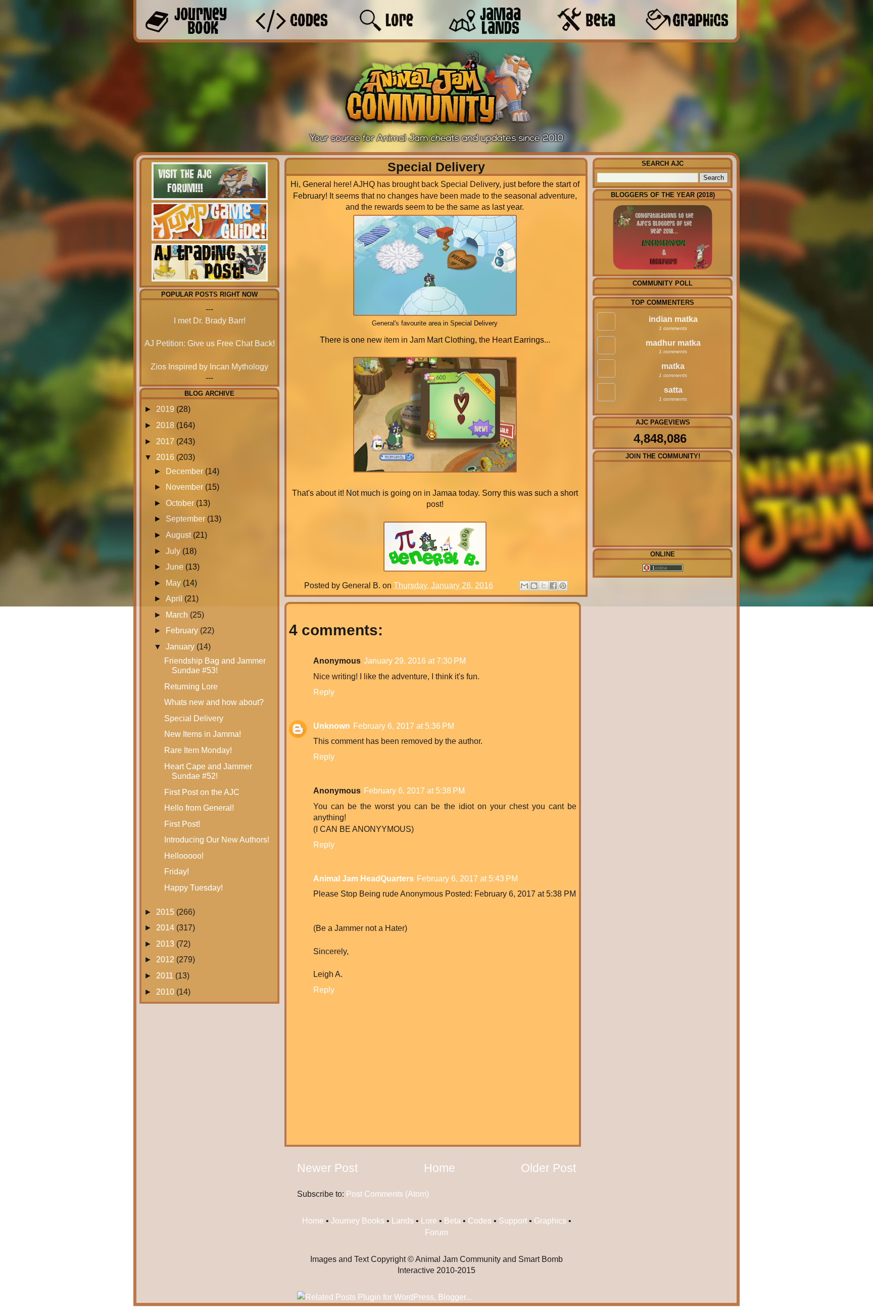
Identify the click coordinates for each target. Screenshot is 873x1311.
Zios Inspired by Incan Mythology (209, 366)
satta (673, 389)
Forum (436, 1232)
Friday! (176, 871)
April (174, 598)
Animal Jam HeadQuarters (363, 878)
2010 (165, 991)
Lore (429, 1220)
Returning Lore (191, 686)
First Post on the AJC (201, 792)
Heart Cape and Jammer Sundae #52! (208, 771)
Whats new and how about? (214, 702)
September (185, 518)
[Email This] (524, 586)
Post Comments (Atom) (387, 1193)
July (173, 550)
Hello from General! (199, 807)
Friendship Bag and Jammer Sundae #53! (215, 665)
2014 (165, 927)
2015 (165, 911)
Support (513, 1220)
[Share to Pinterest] (563, 586)
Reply (323, 691)
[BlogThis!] (534, 586)
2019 (165, 408)
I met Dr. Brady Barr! (210, 320)
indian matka (673, 318)
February (182, 630)
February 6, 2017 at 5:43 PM (467, 878)
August (178, 534)
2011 (164, 975)
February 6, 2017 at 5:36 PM (403, 725)
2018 (165, 425)
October (180, 502)
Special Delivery (193, 718)
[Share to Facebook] (553, 586)
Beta (452, 1220)
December (184, 471)
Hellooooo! (184, 855)
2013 (165, 943)
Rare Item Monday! (198, 750)
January (180, 646)
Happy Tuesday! (193, 887)
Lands (403, 1220)
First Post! (182, 823)
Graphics (550, 1220)
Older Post (548, 1168)
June (174, 566)
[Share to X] (544, 586)
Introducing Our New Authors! (216, 839)
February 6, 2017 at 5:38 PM (414, 790)
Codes (480, 1220)
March (177, 614)
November (184, 486)
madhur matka (673, 342)
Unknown (331, 725)
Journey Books (357, 1220)
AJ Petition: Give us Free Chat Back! (209, 343)
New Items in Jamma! (202, 733)
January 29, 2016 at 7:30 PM (415, 660)
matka (673, 365)
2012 (165, 959)
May (173, 582)
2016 (165, 456)
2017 (165, 441)
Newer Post (327, 1168)
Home (439, 1168)
